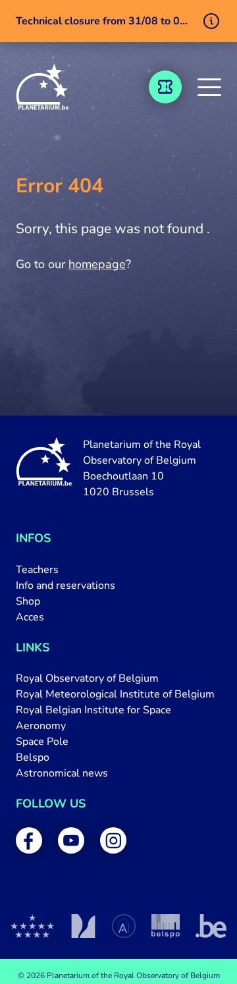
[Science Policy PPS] (165, 926)
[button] (209, 87)
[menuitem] (118, 570)
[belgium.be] (211, 926)
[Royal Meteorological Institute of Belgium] (83, 926)
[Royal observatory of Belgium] (32, 926)
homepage (97, 264)
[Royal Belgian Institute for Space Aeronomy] (124, 926)
